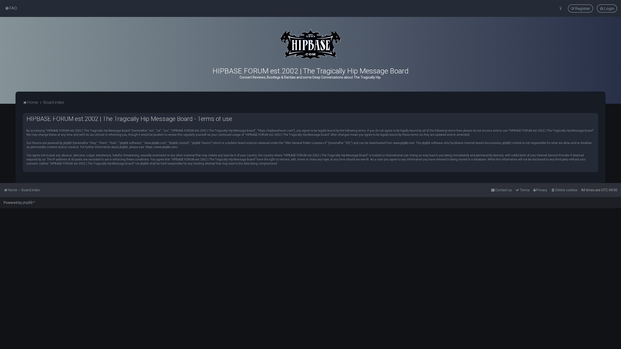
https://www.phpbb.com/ (162, 147)
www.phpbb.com (404, 143)
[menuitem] (11, 8)
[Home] (310, 44)
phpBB (28, 203)
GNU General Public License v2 (305, 143)
